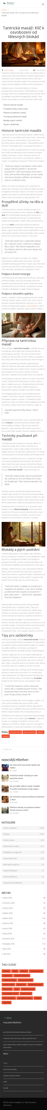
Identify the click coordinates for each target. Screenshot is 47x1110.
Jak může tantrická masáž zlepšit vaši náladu (25, 766)
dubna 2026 (7, 918)
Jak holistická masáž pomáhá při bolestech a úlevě (27, 798)
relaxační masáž (36, 971)
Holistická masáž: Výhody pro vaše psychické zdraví (24, 777)
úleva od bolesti (8, 998)
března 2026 (8, 923)
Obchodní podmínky (10, 1069)
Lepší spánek (31, 306)
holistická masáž (28, 989)
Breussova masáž (25, 980)
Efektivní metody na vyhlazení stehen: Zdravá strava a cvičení (25, 808)
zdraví (15, 971)
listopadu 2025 (9, 944)
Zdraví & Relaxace (23, 870)
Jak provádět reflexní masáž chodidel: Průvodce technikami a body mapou (25, 787)
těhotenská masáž (35, 985)
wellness (24, 971)
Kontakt (5, 1088)
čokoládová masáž (24, 998)
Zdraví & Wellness (23, 877)
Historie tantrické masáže (13, 105)
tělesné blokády (29, 732)
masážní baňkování (22, 976)
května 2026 (8, 913)
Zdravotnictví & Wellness (23, 883)
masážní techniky (9, 980)
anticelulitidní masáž (10, 994)
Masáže (23, 834)
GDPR (5, 1082)
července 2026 (9, 903)
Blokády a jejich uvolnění (12, 120)
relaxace (6, 736)
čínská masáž (26, 994)
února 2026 (7, 928)
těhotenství (7, 989)
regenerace (7, 976)
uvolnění (40, 732)
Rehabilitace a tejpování (23, 852)
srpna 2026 (7, 898)
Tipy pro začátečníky (11, 124)
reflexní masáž (8, 985)
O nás (5, 1063)
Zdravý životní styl (23, 858)
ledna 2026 (7, 933)
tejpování (6, 1003)
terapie (37, 998)
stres (16, 989)
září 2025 (6, 954)
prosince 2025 (8, 938)
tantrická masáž (15, 732)
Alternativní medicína (23, 864)
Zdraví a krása (23, 840)
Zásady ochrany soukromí (11, 1076)
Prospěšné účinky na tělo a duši (15, 109)
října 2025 (7, 949)
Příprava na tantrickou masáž (14, 112)
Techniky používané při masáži (14, 116)
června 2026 (8, 908)
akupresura (21, 985)
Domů (4, 10)
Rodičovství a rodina (23, 846)
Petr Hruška (9, 70)
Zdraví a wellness (23, 828)
